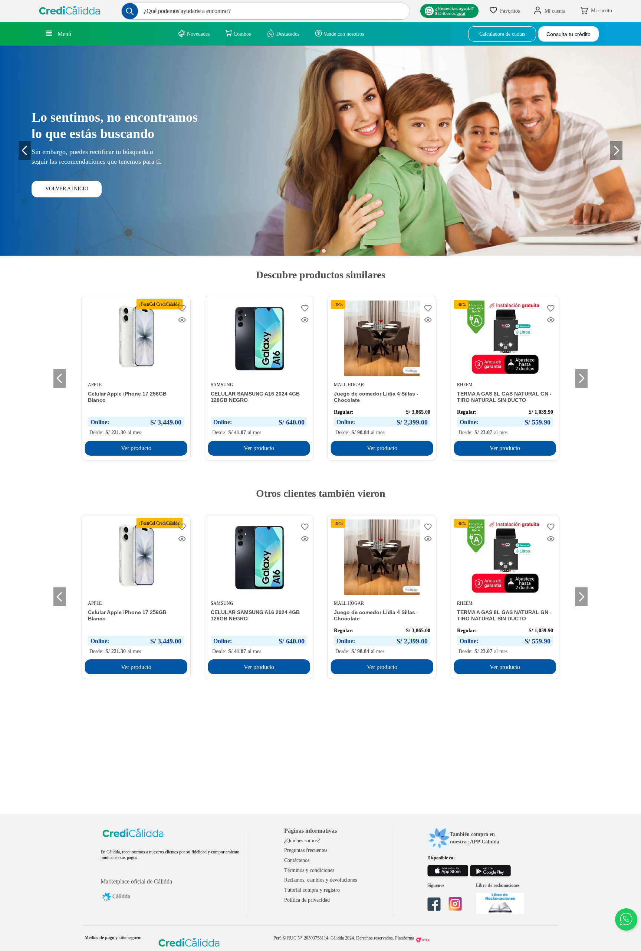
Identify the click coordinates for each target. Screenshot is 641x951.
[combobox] (265, 11)
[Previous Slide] (25, 150)
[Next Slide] (581, 378)
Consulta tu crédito (568, 34)
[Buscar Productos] (129, 11)
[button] (317, 251)
